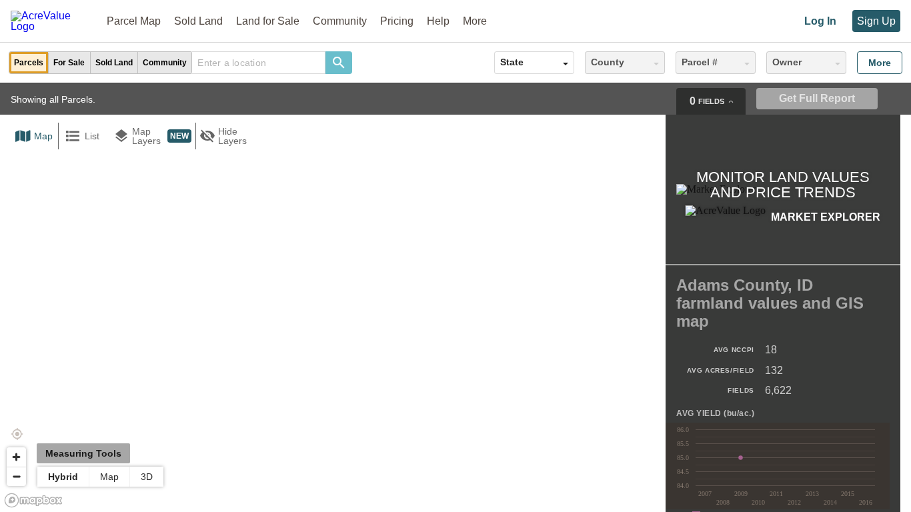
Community (340, 21)
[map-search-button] (338, 62)
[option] (29, 62)
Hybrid (63, 476)
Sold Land (198, 21)
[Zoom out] (16, 476)
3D (147, 476)
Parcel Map (134, 21)
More (879, 62)
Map (109, 476)
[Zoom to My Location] (17, 434)
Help (438, 21)
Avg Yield (715, 413)
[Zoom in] (16, 457)
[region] (455, 297)
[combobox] (258, 62)
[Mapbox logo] (33, 500)
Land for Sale (267, 21)
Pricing (396, 21)
